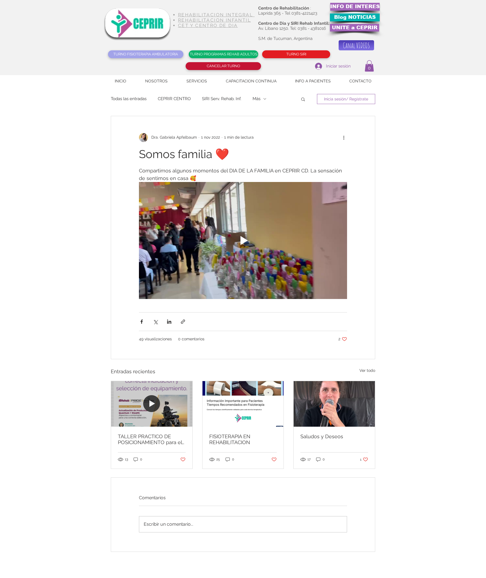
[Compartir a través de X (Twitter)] (155, 321)
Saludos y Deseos (321, 436)
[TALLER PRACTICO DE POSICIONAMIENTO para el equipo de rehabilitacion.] (151, 404)
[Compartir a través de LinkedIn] (169, 321)
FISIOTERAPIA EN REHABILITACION (229, 439)
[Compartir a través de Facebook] (141, 321)
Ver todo (367, 370)
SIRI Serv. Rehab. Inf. (221, 98)
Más (256, 98)
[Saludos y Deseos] (334, 404)
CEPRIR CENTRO (174, 98)
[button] (369, 66)
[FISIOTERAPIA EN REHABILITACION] (243, 404)
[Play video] (243, 240)
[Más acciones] (343, 137)
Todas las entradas (129, 98)
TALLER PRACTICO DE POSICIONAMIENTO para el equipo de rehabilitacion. (150, 439)
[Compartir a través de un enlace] (183, 321)
